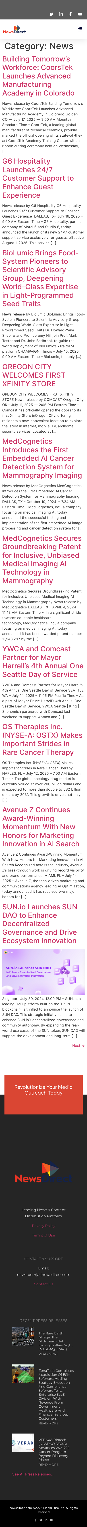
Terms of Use (43, 1235)
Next (78, 1045)
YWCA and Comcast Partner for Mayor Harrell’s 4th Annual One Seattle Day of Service (43, 661)
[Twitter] (40, 1520)
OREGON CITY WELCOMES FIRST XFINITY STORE (34, 375)
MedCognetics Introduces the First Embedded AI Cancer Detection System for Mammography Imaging (42, 458)
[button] (80, 29)
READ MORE (48, 1354)
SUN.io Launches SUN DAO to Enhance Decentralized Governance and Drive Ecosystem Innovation (39, 923)
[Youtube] (51, 1520)
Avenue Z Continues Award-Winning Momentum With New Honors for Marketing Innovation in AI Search (40, 826)
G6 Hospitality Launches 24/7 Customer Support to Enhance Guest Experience (38, 178)
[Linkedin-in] (46, 1520)
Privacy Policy (43, 1226)
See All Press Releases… (33, 1474)
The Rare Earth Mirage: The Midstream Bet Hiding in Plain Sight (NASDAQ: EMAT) (56, 1341)
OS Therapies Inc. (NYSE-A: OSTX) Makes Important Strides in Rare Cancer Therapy (42, 739)
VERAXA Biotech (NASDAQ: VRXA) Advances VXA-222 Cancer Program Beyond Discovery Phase (54, 1450)
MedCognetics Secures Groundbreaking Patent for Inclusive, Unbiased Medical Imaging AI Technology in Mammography (42, 559)
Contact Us (43, 1284)
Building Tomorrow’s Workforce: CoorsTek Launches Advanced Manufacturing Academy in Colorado (38, 76)
